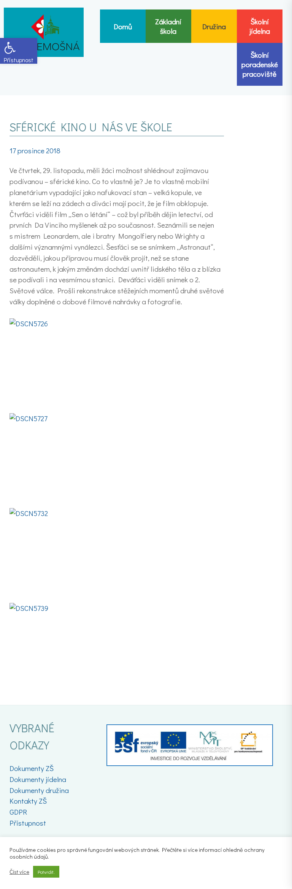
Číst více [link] (19, 872)
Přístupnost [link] (28, 823)
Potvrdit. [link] (46, 872)
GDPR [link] (18, 812)
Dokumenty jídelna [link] (38, 779)
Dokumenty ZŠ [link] (32, 768)
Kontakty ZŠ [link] (28, 801)
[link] (18, 51)
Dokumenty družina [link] (39, 790)
